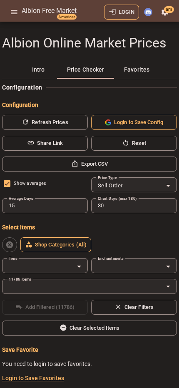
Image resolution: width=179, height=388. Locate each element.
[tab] (38, 69)
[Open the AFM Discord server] (148, 12)
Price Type (107, 177)
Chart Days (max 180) (117, 198)
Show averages (30, 183)
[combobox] (134, 186)
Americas (66, 17)
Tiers (13, 258)
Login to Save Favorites (33, 378)
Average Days (21, 198)
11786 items (20, 279)
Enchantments (111, 258)
